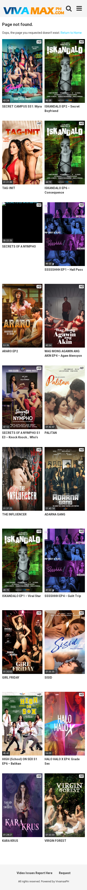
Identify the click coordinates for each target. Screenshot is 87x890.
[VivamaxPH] (33, 11)
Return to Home (71, 32)
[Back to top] (79, 881)
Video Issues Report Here (34, 873)
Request (65, 873)
